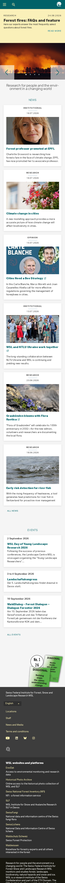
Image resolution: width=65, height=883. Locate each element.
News (32, 100)
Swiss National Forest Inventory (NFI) (25, 791)
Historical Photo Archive (19, 779)
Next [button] (58, 72)
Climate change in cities (22, 213)
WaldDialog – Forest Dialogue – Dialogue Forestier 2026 (28, 606)
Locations (11, 711)
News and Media (14, 725)
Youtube (8, 738)
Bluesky (25, 738)
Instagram (33, 738)
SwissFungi (12, 812)
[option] (32, 26)
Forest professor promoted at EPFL (30, 148)
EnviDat (10, 768)
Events (32, 530)
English (9, 703)
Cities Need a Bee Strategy (25, 278)
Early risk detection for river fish (28, 488)
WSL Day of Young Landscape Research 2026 (27, 545)
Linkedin (16, 738)
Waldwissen (12, 845)
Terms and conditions (17, 731)
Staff (8, 718)
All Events (14, 634)
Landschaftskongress (22, 579)
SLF (8, 749)
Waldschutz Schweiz (16, 836)
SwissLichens (13, 824)
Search (13, 4)
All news (12, 511)
